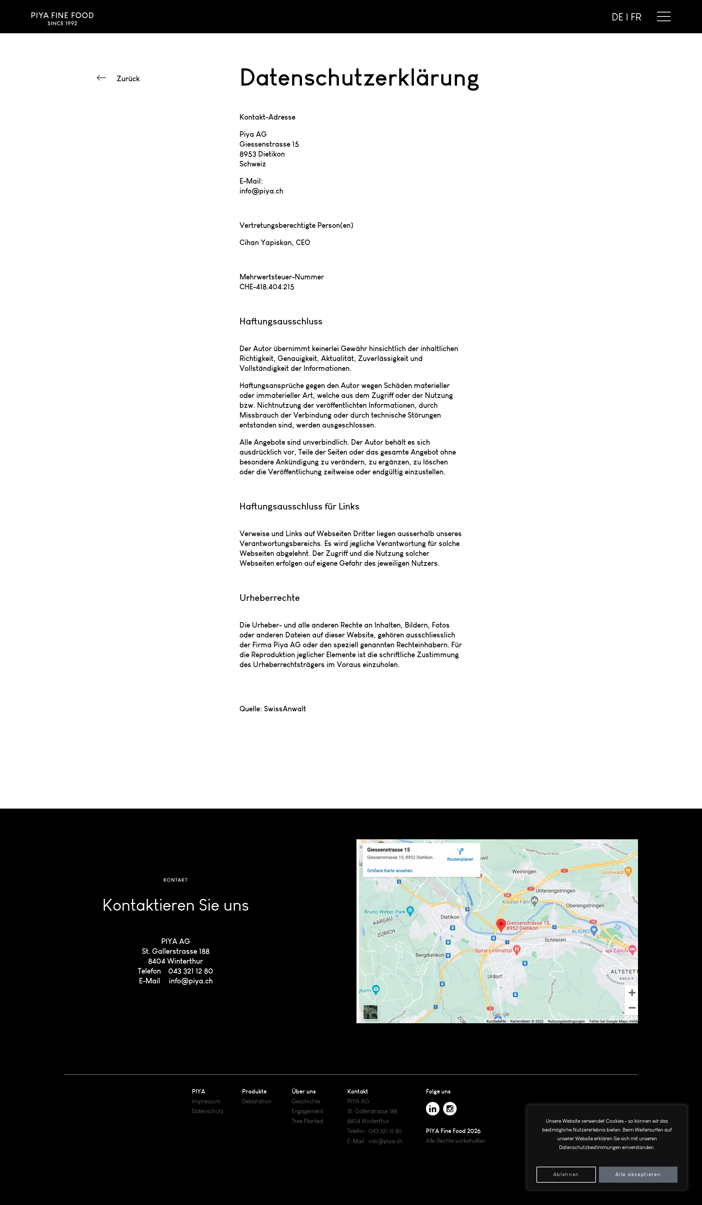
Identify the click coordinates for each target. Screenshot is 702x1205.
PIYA (198, 1091)
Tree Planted (307, 1121)
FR (636, 17)
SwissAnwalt (285, 708)
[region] (606, 1147)
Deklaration (256, 1101)
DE (617, 17)
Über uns (304, 1091)
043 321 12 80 (190, 970)
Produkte (254, 1091)
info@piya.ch (191, 980)
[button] (664, 16)
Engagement (307, 1111)
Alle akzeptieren (638, 1174)
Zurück (128, 78)
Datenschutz (208, 1111)
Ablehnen (566, 1174)
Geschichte (306, 1101)
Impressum (206, 1101)
